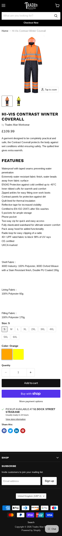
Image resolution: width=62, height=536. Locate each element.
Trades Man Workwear (17, 124)
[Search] (55, 16)
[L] (18, 332)
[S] (5, 332)
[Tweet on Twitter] (10, 430)
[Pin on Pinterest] (22, 430)
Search (31, 522)
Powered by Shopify (31, 530)
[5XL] (6, 340)
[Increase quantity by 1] (31, 372)
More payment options (31, 401)
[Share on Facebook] (4, 430)
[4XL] (52, 332)
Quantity (6, 365)
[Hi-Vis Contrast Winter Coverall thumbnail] (7, 101)
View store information (16, 419)
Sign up (49, 480)
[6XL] (15, 340)
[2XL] (34, 332)
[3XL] (43, 332)
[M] (11, 332)
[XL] (25, 332)
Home (5, 30)
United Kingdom (29, 496)
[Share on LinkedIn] (16, 430)
